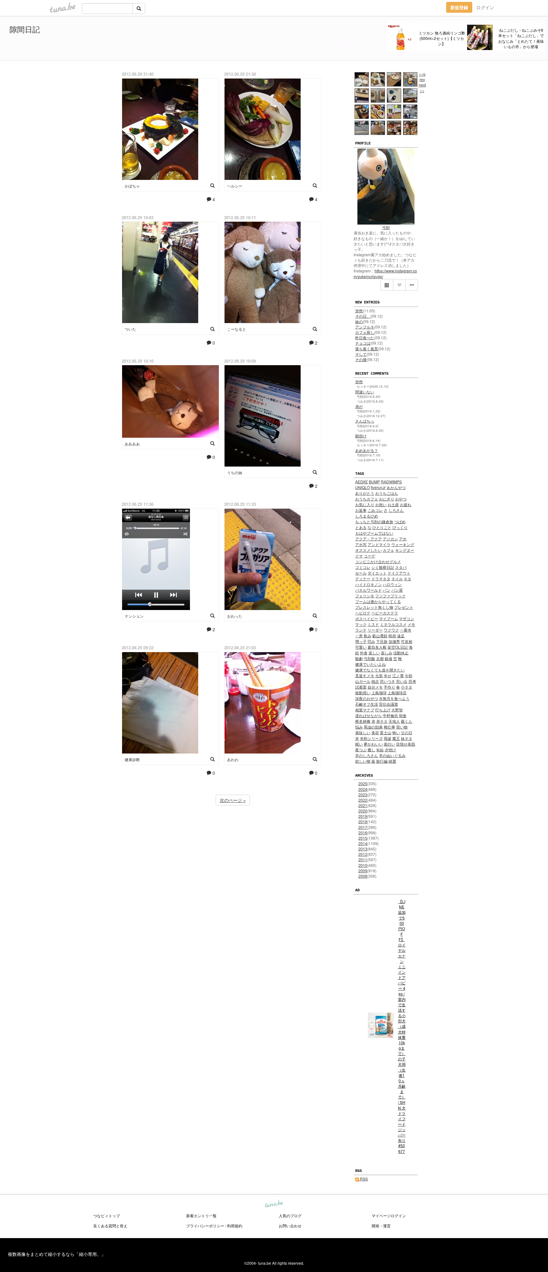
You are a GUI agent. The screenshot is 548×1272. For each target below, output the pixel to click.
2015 (362, 838)
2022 (362, 800)
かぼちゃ (132, 185)
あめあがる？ (366, 450)
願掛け (361, 435)
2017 (362, 827)
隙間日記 (25, 29)
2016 (362, 832)
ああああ (132, 443)
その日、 (362, 316)
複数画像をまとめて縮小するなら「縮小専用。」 (57, 1254)
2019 (362, 816)
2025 (362, 783)
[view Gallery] (387, 285)
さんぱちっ (364, 420)
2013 (362, 848)
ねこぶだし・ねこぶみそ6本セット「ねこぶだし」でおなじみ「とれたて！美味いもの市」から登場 (521, 38)
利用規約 (234, 1225)
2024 (362, 789)
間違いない (364, 391)
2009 (362, 870)
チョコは (362, 343)
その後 (361, 359)
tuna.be (274, 1204)
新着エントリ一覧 (201, 1215)
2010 (362, 865)
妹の (359, 321)
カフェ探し (364, 332)
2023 (362, 794)
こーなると (236, 329)
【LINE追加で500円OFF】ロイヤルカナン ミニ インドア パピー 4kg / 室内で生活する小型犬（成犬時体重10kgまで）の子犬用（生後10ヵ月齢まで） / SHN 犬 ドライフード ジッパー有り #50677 (402, 1026)
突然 (359, 310)
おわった (234, 616)
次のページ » (233, 800)
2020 (362, 810)
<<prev (422, 76)
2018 (362, 821)
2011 (362, 859)
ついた (130, 329)
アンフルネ (364, 326)
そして (361, 354)
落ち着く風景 (366, 348)
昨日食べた (364, 337)
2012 (362, 854)
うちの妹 (234, 472)
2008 (362, 876)
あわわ (232, 759)
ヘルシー (234, 185)
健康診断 (132, 759)
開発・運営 (381, 1225)
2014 (362, 843)
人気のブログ (290, 1215)
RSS (363, 1178)
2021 (362, 805)
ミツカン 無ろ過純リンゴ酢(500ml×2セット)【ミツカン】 (442, 38)
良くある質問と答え (110, 1225)
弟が (359, 406)
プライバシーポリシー (205, 1225)
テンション (134, 616)
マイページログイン (389, 1215)
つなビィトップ (106, 1215)
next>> (422, 87)
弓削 (386, 227)
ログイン (485, 7)
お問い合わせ (290, 1225)
